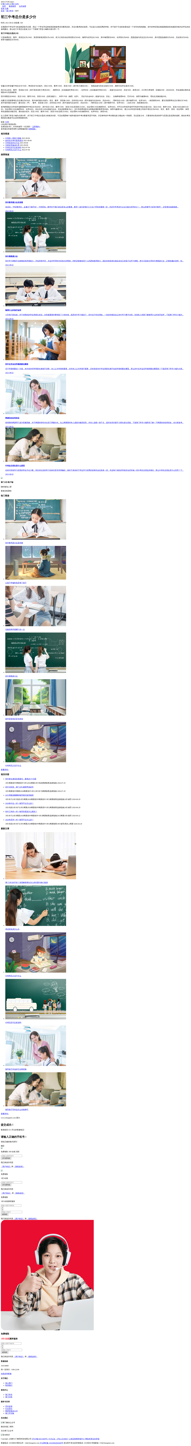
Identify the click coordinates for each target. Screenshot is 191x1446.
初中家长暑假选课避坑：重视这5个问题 (20, 779)
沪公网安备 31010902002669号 (51, 1443)
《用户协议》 (6, 1166)
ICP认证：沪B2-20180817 (58, 1439)
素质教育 (12, 6)
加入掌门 (8, 1383)
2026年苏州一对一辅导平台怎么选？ (19, 820)
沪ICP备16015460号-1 (40, 1439)
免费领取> (32, 129)
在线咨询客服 (6, 1374)
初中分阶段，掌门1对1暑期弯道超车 (19, 787)
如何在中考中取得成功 (14, 140)
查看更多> (5, 770)
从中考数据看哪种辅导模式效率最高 (19, 795)
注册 (6, 8)
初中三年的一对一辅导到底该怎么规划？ (21, 811)
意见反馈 (8, 1406)
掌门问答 (8, 1397)
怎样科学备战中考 (12, 145)
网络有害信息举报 (92, 1439)
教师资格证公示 (11, 1411)
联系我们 (8, 1385)
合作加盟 (22, 6)
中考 (7, 122)
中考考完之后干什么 (13, 150)
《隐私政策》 (19, 1166)
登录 (2, 8)
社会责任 (8, 1409)
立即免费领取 (6, 1158)
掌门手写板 (9, 1413)
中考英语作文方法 (12, 143)
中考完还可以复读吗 (13, 147)
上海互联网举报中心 (77, 1439)
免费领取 (5, 1214)
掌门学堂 (9, 11)
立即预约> (36, 127)
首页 (4, 6)
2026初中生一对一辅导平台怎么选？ (19, 803)
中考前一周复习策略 (13, 138)
